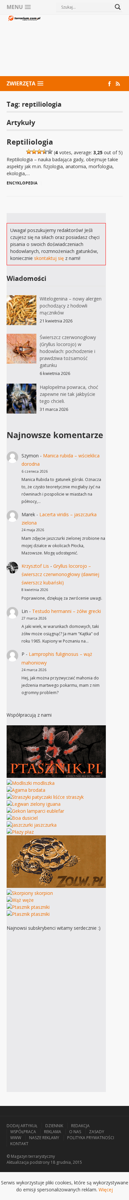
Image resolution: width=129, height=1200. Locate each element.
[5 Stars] (50, 151)
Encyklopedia (22, 183)
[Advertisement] (81, 46)
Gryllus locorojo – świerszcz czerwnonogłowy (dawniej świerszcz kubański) (60, 574)
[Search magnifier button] (117, 7)
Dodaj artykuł (22, 1126)
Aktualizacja (18, 1162)
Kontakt (19, 1143)
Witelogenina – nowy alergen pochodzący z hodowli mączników (71, 306)
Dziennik (54, 1126)
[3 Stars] (39, 151)
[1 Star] (28, 151)
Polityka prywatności (90, 1137)
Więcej (106, 1189)
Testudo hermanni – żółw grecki (66, 611)
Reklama (52, 1132)
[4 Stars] (44, 151)
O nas (75, 1132)
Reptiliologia (30, 142)
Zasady (96, 1132)
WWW (15, 1137)
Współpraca (23, 1132)
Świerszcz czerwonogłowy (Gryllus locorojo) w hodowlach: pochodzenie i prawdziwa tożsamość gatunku (68, 351)
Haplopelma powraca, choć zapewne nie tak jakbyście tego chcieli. (69, 394)
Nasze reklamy (44, 1137)
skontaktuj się (49, 258)
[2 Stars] (34, 151)
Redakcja (80, 1126)
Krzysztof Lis (35, 566)
